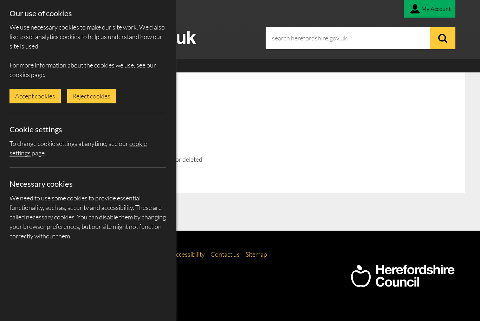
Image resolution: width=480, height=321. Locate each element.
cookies (19, 74)
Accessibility (188, 254)
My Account (436, 8)
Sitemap (256, 254)
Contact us (225, 254)
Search (442, 38)
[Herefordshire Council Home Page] (402, 283)
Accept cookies (35, 96)
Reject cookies (91, 96)
